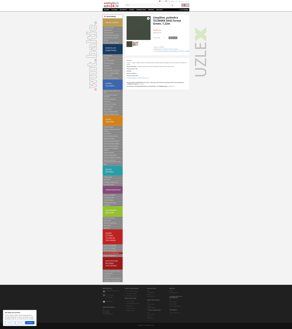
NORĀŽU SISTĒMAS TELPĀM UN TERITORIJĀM (110, 236)
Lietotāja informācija (131, 293)
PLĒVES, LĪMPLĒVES (109, 120)
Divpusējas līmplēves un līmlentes (112, 157)
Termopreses (107, 65)
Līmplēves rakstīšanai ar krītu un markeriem (112, 130)
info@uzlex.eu (176, 312)
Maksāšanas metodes (132, 296)
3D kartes (106, 40)
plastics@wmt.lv (150, 296)
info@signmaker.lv (173, 292)
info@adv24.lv (171, 86)
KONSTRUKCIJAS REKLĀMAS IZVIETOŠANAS (111, 263)
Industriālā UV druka (109, 27)
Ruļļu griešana (130, 305)
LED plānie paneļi (108, 273)
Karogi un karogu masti (110, 255)
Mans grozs (182, 1)
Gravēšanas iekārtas (109, 63)
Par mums (114, 9)
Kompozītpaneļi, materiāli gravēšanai (110, 95)
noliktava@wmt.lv (151, 307)
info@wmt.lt (141, 84)
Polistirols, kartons (108, 106)
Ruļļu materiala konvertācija (133, 303)
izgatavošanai (173, 51)
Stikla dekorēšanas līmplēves (111, 136)
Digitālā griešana (108, 30)
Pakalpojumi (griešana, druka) (111, 114)
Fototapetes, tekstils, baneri (111, 182)
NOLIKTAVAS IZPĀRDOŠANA (111, 253)
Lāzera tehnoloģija (108, 200)
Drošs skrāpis (107, 225)
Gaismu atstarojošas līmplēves (111, 143)
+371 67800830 (184, 9)
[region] (19, 318)
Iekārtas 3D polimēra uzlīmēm (111, 73)
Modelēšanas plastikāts (110, 99)
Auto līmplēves (107, 133)
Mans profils (174, 1)
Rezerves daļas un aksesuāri (111, 78)
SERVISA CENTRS (111, 22)
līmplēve (180, 51)
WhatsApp (159, 9)
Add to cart (173, 37)
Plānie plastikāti (108, 109)
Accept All (29, 322)
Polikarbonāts (107, 101)
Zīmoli (105, 164)
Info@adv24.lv (110, 314)
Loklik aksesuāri (108, 68)
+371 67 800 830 (109, 295)
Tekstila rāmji (107, 276)
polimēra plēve (188, 51)
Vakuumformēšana (108, 32)
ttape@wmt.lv (150, 318)
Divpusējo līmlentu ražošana (111, 37)
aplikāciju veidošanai (163, 51)
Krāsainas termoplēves (109, 195)
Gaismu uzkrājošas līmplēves (111, 146)
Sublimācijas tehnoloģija (110, 202)
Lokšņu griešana (130, 301)
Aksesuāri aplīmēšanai (109, 218)
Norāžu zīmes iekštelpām (110, 245)
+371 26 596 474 (172, 304)
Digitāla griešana (130, 310)
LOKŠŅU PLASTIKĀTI (109, 84)
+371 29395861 (109, 297)
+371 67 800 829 (172, 302)
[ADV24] (111, 5)
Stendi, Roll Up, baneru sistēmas (112, 271)
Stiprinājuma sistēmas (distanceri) (112, 278)
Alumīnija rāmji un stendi (110, 250)
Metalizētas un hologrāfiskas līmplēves (111, 149)
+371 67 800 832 (150, 292)
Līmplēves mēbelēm (109, 152)
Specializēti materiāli (109, 184)
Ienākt (188, 1)
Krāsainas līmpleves (109, 127)
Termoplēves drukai (109, 197)
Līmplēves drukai (108, 177)
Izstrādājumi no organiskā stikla (112, 281)
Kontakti (151, 9)
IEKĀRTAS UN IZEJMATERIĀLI (111, 49)
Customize (10, 322)
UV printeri (106, 58)
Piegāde (131, 9)
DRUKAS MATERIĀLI (109, 170)
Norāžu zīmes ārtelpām (110, 248)
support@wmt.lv (177, 306)
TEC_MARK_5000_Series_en (143, 78)
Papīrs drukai (107, 179)
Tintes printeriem (108, 75)
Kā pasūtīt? (123, 9)
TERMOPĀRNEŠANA (113, 190)
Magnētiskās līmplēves (109, 138)
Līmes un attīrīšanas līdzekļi (111, 111)
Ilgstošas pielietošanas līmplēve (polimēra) (168, 49)
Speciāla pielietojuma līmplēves (112, 141)
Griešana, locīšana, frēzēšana (111, 42)
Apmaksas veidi (141, 9)
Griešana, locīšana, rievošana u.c (112, 70)
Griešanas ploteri (108, 55)
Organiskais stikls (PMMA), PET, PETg (112, 91)
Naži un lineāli (107, 220)
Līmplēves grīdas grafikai (110, 155)
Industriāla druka (131, 308)
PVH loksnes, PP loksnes (110, 104)
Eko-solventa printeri (109, 60)
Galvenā (106, 9)
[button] (148, 18)
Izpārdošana (107, 228)
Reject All (20, 322)
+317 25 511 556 (150, 314)
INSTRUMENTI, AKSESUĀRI (111, 211)
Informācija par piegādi (132, 291)
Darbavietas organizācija (110, 223)
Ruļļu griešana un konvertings (111, 35)
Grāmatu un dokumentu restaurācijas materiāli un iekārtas (112, 160)
